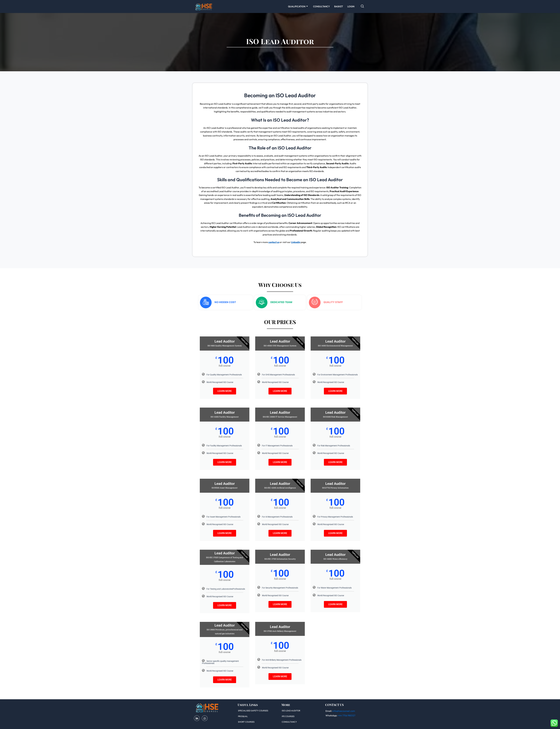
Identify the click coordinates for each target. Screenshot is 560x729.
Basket (338, 6)
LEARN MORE (224, 391)
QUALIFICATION (296, 6)
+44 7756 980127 (346, 715)
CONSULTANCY (321, 6)
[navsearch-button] (362, 6)
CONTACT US (334, 705)
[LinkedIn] (197, 718)
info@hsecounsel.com (343, 710)
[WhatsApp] (205, 718)
